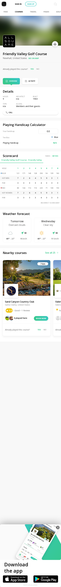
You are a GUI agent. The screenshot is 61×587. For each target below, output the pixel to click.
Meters (55, 156)
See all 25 (50, 252)
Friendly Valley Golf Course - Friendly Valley (21, 160)
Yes (32, 69)
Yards (47, 156)
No (37, 69)
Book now (41, 318)
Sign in (18, 4)
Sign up (30, 4)
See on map (33, 58)
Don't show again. (30, 585)
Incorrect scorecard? (50, 203)
